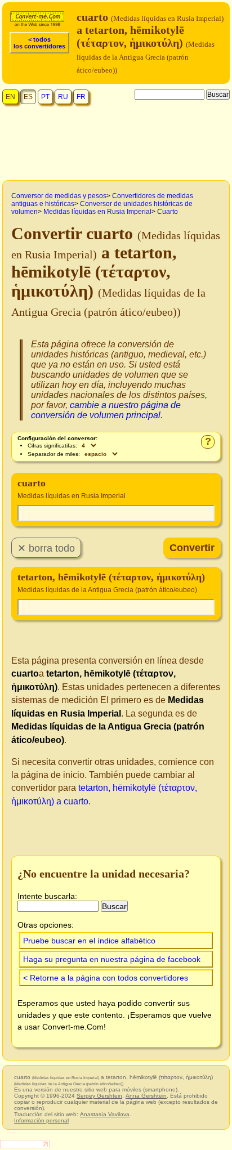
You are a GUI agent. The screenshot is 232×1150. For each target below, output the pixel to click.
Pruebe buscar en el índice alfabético (89, 940)
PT (45, 97)
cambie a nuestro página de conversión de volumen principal (106, 410)
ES (28, 97)
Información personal (41, 1120)
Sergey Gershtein (99, 1096)
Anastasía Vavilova (105, 1114)
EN (10, 97)
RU (63, 97)
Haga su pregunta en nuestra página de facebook (111, 959)
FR (81, 97)
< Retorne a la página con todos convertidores (105, 977)
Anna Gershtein (146, 1096)
